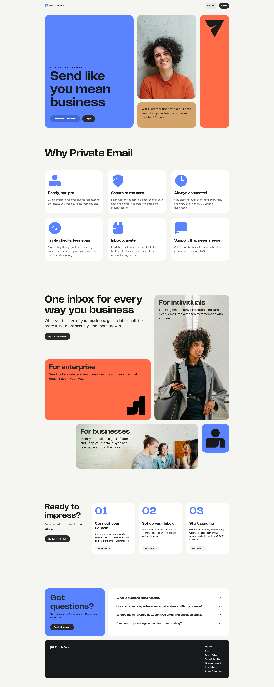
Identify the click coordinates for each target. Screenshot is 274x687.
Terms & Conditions (213, 659)
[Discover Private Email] (55, 6)
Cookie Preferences (213, 671)
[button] (169, 598)
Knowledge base (212, 667)
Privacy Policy (211, 655)
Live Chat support (213, 663)
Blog (207, 651)
